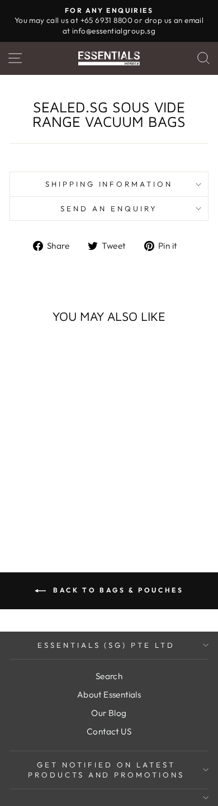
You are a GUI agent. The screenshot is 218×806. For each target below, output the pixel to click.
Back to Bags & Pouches (117, 590)
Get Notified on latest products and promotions (106, 770)
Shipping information (109, 183)
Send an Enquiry (109, 208)
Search (109, 676)
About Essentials (109, 694)
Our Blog (108, 713)
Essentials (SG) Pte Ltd (106, 645)
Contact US (109, 731)
